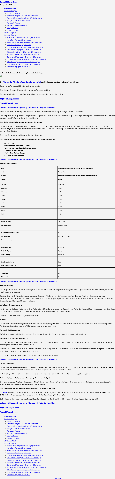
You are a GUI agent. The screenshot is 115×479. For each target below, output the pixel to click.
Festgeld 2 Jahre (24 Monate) (17, 25)
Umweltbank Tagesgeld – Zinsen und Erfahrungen (24, 49)
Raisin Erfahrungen (13, 13)
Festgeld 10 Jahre (13, 30)
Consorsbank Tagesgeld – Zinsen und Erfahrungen (24, 57)
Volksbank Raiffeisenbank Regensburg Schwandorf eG (22, 82)
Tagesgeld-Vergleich (10, 8)
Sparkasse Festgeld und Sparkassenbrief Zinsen (23, 15)
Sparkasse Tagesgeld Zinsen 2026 (18, 66)
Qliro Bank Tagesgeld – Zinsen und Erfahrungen (23, 62)
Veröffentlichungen (10, 11)
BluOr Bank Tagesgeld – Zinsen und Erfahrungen (23, 64)
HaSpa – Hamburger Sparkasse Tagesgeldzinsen (23, 37)
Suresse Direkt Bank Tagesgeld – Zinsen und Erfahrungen (26, 59)
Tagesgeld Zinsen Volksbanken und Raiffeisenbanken (25, 18)
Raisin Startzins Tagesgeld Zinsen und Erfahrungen (24, 42)
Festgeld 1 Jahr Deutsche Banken (18, 20)
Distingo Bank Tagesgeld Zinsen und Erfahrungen (24, 52)
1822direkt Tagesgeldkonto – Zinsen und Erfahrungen (25, 47)
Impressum (57, 478)
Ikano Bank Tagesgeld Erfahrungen (19, 40)
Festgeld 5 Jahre (12, 28)
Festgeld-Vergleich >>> (9, 103)
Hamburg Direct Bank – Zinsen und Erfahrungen (23, 54)
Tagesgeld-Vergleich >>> (9, 98)
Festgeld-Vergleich (10, 32)
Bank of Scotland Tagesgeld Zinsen (19, 45)
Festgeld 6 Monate (13, 23)
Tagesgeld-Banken (10, 35)
